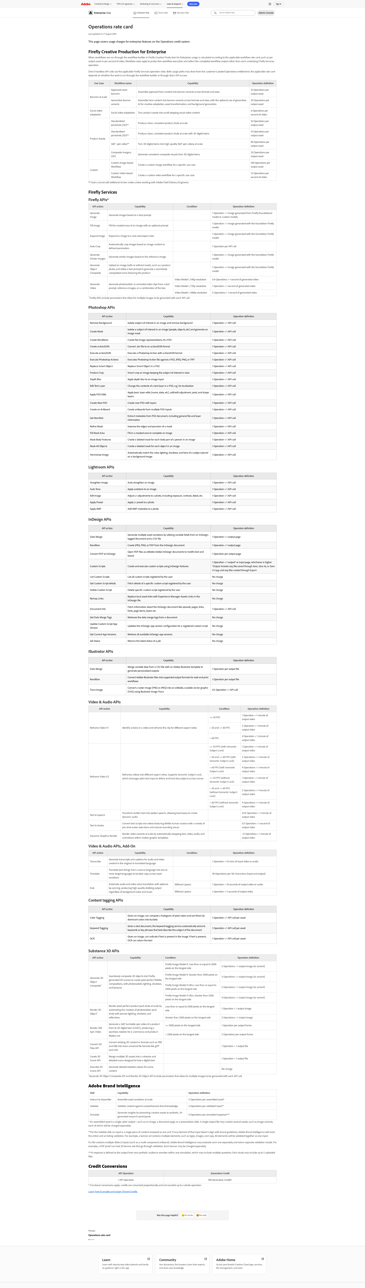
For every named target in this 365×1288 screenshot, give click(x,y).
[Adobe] (86, 4)
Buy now (193, 4)
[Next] (230, 1237)
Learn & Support (174, 4)
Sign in (278, 4)
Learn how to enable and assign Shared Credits (112, 1191)
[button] (270, 4)
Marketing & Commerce (149, 4)
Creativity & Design (101, 4)
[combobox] (233, 13)
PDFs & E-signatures (125, 4)
